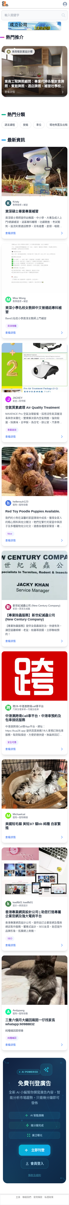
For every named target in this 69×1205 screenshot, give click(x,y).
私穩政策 (49, 1197)
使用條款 (37, 1197)
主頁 (18, 1197)
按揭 (25, 124)
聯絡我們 (26, 1197)
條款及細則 (34, 1175)
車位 (38, 124)
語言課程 (10, 124)
